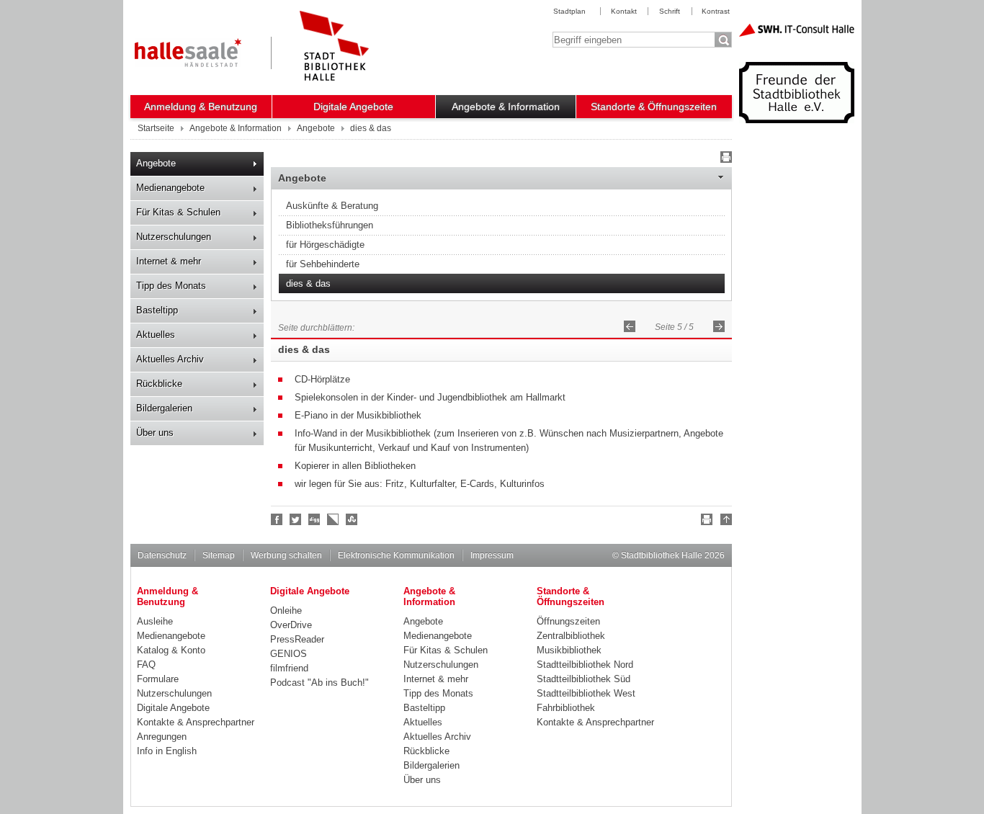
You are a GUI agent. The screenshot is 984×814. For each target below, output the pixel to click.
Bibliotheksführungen (329, 225)
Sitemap (218, 555)
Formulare (158, 679)
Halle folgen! (296, 519)
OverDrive (291, 625)
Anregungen (162, 736)
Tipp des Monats (171, 285)
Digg (314, 519)
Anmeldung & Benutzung (200, 106)
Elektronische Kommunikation (396, 555)
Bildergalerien (164, 408)
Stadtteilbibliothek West (586, 693)
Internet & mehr (168, 261)
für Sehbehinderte (322, 264)
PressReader (297, 639)
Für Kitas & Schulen (178, 212)
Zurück (629, 326)
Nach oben (724, 521)
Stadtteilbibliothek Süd (583, 679)
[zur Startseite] (334, 46)
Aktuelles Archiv (170, 359)
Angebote (156, 163)
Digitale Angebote (353, 106)
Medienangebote (170, 187)
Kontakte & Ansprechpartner (195, 722)
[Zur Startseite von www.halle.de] (188, 52)
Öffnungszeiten (568, 621)
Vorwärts (719, 326)
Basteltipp (157, 310)
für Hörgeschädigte (325, 244)
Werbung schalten (286, 555)
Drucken (724, 159)
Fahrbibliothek (566, 707)
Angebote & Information (506, 106)
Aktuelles (155, 334)
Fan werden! (277, 519)
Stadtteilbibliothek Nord (585, 664)
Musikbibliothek (569, 650)
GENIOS (288, 653)
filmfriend (289, 668)
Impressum (492, 555)
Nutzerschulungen (173, 236)
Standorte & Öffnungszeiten (654, 106)
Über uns (155, 432)
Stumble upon (352, 519)
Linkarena (333, 519)
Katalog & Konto (171, 650)
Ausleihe (155, 621)
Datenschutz (162, 555)
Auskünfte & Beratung (332, 205)
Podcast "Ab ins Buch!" (319, 682)
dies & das (308, 283)
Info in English (167, 751)
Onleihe (286, 610)
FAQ (146, 664)
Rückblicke (159, 383)
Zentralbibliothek (571, 635)
